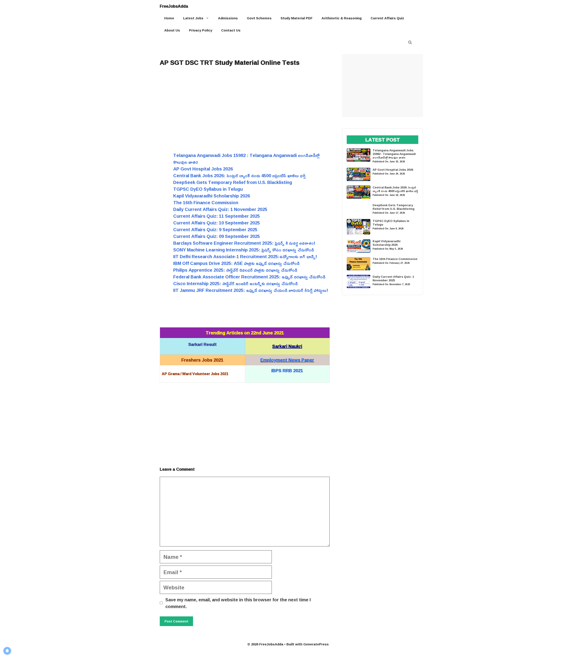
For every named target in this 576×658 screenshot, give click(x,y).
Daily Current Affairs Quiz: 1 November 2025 (220, 209)
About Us (172, 30)
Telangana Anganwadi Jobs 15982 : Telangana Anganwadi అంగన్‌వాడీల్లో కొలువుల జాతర (246, 158)
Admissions (228, 18)
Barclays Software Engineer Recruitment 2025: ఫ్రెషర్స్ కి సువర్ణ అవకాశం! (244, 243)
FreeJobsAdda (174, 6)
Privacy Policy (200, 30)
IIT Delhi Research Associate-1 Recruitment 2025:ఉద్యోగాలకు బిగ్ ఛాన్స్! (245, 256)
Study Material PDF (297, 18)
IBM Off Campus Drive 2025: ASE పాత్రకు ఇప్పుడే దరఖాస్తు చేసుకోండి (236, 263)
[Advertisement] (245, 106)
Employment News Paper (287, 360)
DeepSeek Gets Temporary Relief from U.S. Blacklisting (232, 182)
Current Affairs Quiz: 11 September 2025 (216, 216)
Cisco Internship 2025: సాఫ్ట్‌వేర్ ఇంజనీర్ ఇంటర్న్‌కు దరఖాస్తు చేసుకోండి (235, 283)
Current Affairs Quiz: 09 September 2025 (216, 236)
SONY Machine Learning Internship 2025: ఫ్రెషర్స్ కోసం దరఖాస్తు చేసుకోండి (243, 249)
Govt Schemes (259, 18)
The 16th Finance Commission (205, 202)
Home (169, 18)
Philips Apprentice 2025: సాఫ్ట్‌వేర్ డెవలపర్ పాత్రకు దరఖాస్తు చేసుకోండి (235, 270)
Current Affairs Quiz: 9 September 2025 (215, 229)
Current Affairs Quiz (387, 18)
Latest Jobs (193, 18)
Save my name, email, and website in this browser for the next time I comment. (238, 603)
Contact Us (231, 30)
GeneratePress (316, 644)
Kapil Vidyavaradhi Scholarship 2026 (211, 195)
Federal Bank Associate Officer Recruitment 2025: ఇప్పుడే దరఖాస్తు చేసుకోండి (249, 276)
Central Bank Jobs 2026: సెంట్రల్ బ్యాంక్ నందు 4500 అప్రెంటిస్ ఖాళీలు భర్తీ (239, 175)
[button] (410, 42)
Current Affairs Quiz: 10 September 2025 (216, 222)
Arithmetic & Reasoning (342, 18)
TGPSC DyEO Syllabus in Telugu (208, 189)
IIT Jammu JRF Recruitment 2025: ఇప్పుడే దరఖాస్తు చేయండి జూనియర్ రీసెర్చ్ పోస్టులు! (250, 290)
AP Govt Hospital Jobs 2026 (203, 168)
